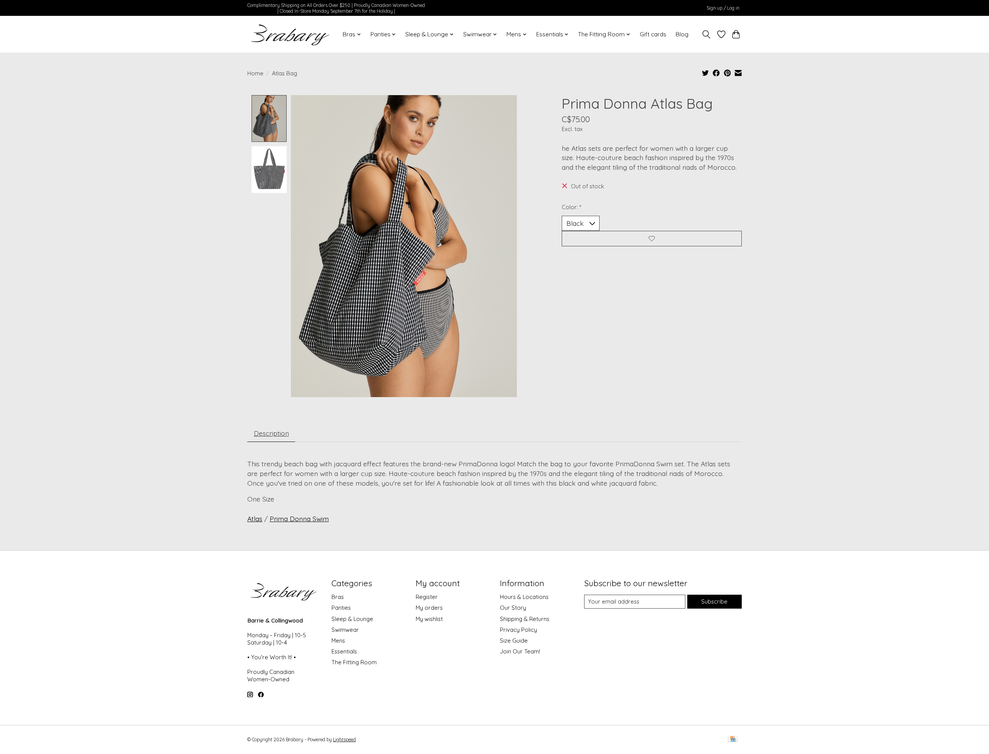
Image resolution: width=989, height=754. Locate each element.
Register (427, 596)
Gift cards (653, 34)
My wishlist (429, 619)
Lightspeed (344, 739)
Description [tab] (271, 433)
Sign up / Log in (723, 8)
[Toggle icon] (706, 34)
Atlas (254, 518)
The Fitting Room (354, 662)
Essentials (344, 651)
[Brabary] (290, 34)
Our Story (513, 607)
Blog (682, 34)
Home (255, 73)
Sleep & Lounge (352, 619)
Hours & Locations (524, 596)
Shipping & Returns (524, 619)
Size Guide (514, 640)
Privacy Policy (518, 629)
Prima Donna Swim (299, 518)
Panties (341, 607)
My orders (429, 607)
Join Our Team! (520, 651)
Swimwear (345, 629)
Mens (338, 640)
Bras (337, 596)
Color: (571, 207)
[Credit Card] (733, 739)
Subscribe (714, 601)
